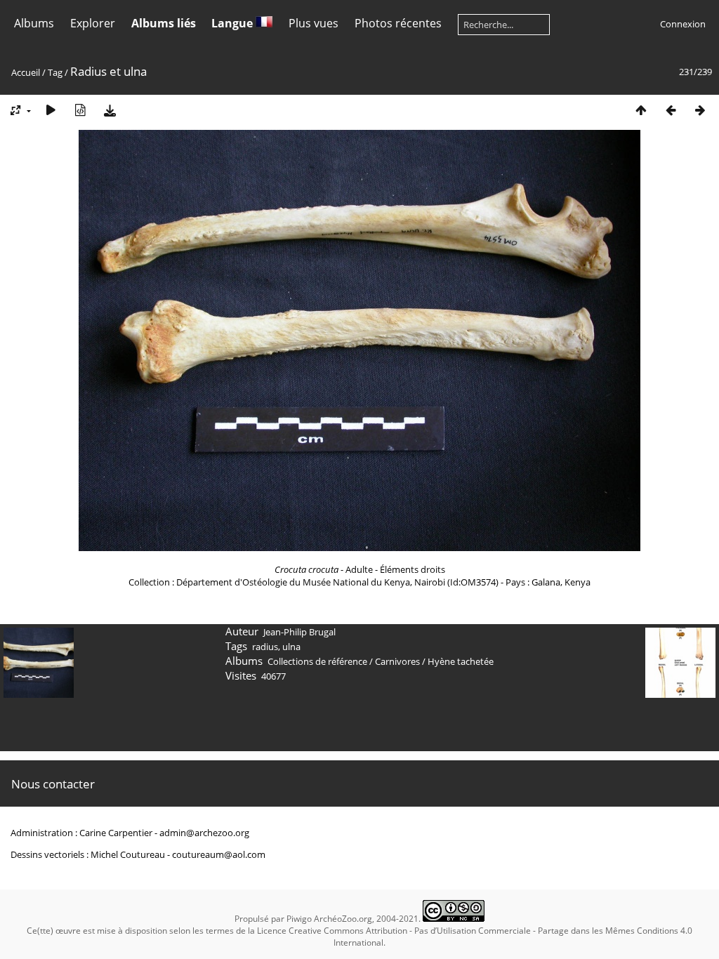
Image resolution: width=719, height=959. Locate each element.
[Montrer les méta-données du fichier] (80, 110)
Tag (55, 72)
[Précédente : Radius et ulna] (670, 110)
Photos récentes (398, 23)
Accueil (25, 72)
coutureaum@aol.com (218, 854)
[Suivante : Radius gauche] (700, 110)
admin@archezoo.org (204, 832)
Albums (34, 23)
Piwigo (299, 919)
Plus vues (313, 23)
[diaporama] (50, 110)
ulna (291, 646)
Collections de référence (317, 661)
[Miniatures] (641, 110)
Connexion (683, 24)
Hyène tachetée (461, 661)
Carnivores (397, 661)
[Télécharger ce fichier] (109, 110)
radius (265, 646)
